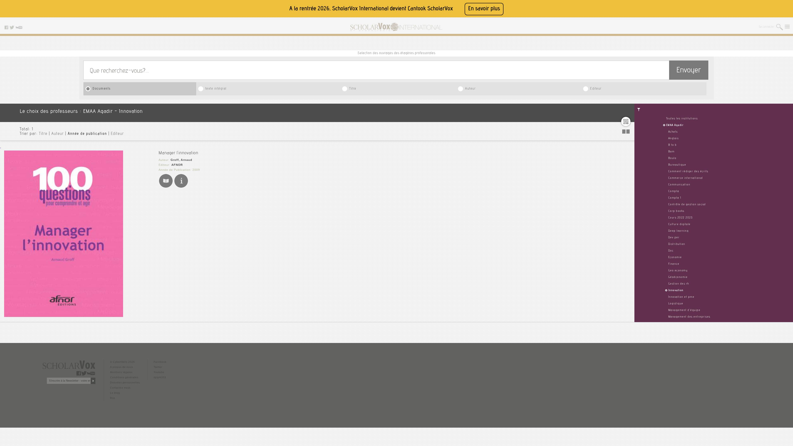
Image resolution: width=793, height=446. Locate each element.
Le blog (115, 392)
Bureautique (677, 165)
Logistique (675, 303)
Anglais (673, 138)
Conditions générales (124, 377)
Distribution (676, 244)
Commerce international (685, 178)
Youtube (159, 372)
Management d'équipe (684, 310)
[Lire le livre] (166, 187)
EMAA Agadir (675, 125)
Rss (112, 398)
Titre (352, 89)
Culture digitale (679, 224)
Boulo (672, 158)
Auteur (470, 89)
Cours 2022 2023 (680, 217)
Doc (671, 250)
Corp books (676, 211)
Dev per (674, 237)
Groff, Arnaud (181, 159)
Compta (673, 191)
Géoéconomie (678, 277)
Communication (679, 184)
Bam (671, 151)
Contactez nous (120, 387)
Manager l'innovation (178, 153)
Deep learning (678, 231)
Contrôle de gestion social (687, 204)
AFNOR (177, 164)
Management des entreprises (689, 317)
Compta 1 (674, 198)
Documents (102, 89)
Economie (675, 257)
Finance (673, 264)
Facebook (160, 362)
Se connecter (766, 27)
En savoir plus (484, 9)
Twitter (158, 367)
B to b (672, 145)
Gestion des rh (678, 283)
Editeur (596, 89)
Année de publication (87, 134)
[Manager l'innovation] (63, 316)
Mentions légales (121, 372)
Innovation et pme (681, 297)
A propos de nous (121, 367)
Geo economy (678, 270)
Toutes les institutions (682, 118)
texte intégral (216, 89)
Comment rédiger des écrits (688, 171)
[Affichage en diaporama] (626, 132)
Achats (673, 131)
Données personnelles (125, 382)
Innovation (676, 290)
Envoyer (689, 70)
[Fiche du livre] (181, 187)
